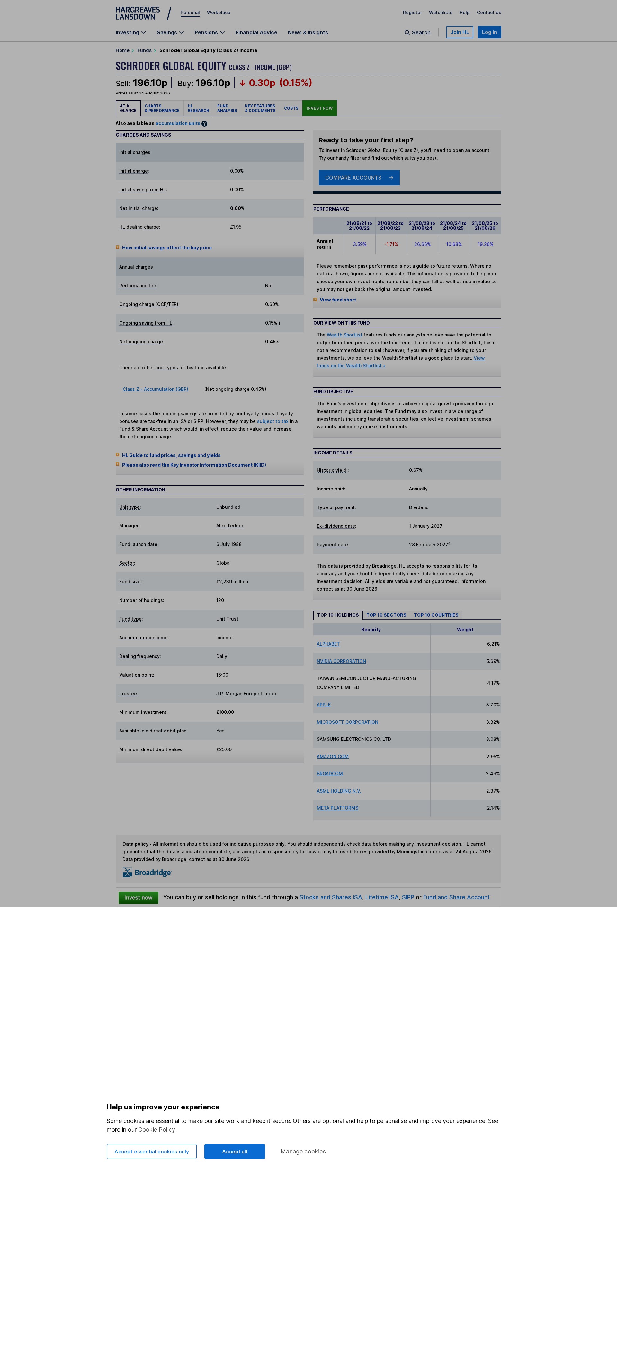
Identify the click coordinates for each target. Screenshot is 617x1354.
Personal (190, 12)
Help (465, 12)
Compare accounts (353, 178)
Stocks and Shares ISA (331, 897)
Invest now (320, 108)
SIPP (408, 897)
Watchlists (440, 12)
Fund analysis (227, 108)
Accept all (234, 1151)
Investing (127, 32)
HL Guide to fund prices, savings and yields (171, 455)
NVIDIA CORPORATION (341, 661)
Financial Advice (256, 32)
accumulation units (178, 123)
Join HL (460, 32)
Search (421, 32)
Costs (291, 108)
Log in (489, 32)
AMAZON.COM (333, 756)
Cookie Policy (156, 1129)
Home (123, 50)
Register (412, 12)
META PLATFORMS (337, 808)
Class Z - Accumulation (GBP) (155, 389)
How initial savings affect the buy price (167, 247)
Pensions (206, 32)
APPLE (324, 704)
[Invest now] (138, 897)
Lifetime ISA (381, 897)
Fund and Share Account (456, 897)
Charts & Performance (162, 108)
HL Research (198, 108)
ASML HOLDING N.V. (339, 791)
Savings (167, 32)
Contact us (489, 12)
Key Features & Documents (260, 108)
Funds (145, 50)
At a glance (128, 108)
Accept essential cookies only (151, 1151)
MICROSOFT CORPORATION (347, 722)
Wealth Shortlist (344, 334)
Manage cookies (303, 1151)
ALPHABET (328, 644)
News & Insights (308, 32)
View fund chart (338, 299)
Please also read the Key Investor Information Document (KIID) (194, 465)
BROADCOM (330, 773)
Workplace (218, 12)
